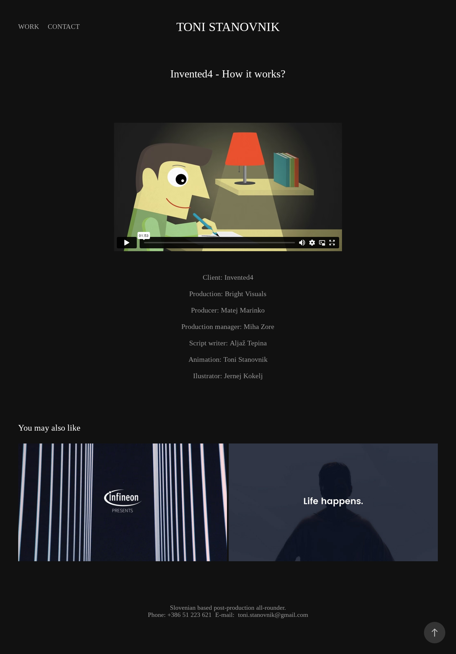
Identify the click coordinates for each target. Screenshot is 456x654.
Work (28, 26)
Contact (64, 26)
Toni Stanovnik (228, 27)
